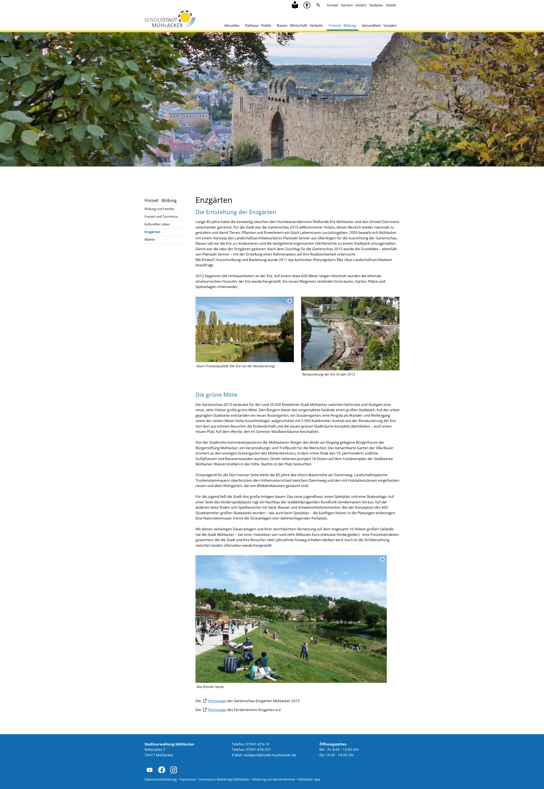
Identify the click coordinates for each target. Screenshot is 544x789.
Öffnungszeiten (333, 744)
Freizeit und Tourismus (161, 216)
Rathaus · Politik (258, 25)
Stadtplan (376, 5)
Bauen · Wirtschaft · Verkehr (300, 25)
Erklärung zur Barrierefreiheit (273, 779)
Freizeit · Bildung (342, 25)
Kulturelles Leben (157, 224)
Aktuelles (231, 25)
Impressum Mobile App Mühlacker (224, 779)
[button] (306, 5)
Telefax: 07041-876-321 (251, 749)
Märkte (149, 239)
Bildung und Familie (159, 209)
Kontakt (332, 5)
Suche (318, 5)
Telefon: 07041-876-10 (250, 744)
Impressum (188, 779)
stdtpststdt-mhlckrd (268, 754)
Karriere (347, 5)
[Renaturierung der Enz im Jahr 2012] (350, 333)
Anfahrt (361, 5)
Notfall (391, 5)
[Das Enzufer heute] (291, 619)
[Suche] (318, 5)
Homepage (217, 700)
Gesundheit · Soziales (379, 25)
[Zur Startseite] (169, 18)
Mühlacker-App (309, 779)
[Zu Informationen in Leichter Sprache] (295, 5)
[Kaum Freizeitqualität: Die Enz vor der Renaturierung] (245, 329)
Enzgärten (152, 232)
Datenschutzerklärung (160, 779)
